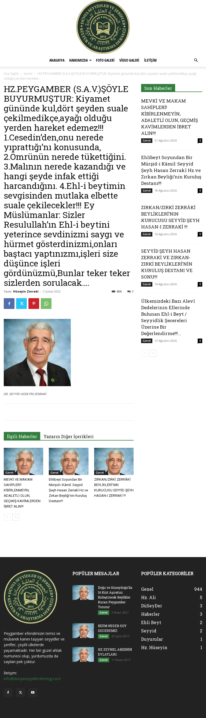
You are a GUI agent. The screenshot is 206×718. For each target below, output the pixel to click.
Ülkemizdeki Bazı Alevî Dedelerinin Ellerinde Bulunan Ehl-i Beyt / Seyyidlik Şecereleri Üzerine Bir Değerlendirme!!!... (168, 317)
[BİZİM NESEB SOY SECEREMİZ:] (83, 630)
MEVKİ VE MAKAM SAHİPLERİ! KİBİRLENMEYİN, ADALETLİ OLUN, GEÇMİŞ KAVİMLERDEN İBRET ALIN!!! (169, 117)
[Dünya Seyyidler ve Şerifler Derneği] (103, 27)
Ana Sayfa (11, 73)
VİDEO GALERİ (129, 60)
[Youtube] (32, 692)
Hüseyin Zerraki (26, 291)
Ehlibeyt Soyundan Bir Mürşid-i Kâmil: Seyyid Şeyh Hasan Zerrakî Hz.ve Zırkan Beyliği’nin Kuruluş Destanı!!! (68, 490)
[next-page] (15, 517)
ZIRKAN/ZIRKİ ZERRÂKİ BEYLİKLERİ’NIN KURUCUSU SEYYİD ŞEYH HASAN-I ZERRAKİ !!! (170, 217)
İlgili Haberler (22, 436)
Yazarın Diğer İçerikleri (68, 436)
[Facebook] (9, 303)
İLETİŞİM (150, 60)
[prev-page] (7, 517)
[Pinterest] (33, 303)
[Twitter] (21, 303)
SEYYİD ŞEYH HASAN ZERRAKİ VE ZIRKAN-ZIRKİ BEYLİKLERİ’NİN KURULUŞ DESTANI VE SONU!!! (167, 264)
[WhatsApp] (46, 303)
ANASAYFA (56, 60)
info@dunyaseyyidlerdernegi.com (32, 678)
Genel (28, 73)
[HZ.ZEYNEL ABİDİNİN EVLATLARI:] (83, 654)
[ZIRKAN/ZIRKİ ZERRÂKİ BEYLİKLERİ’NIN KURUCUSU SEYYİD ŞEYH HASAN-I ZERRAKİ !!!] (114, 461)
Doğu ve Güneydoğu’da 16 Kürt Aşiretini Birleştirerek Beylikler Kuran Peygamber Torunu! (115, 597)
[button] (195, 60)
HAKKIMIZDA (78, 60)
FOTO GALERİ (105, 60)
